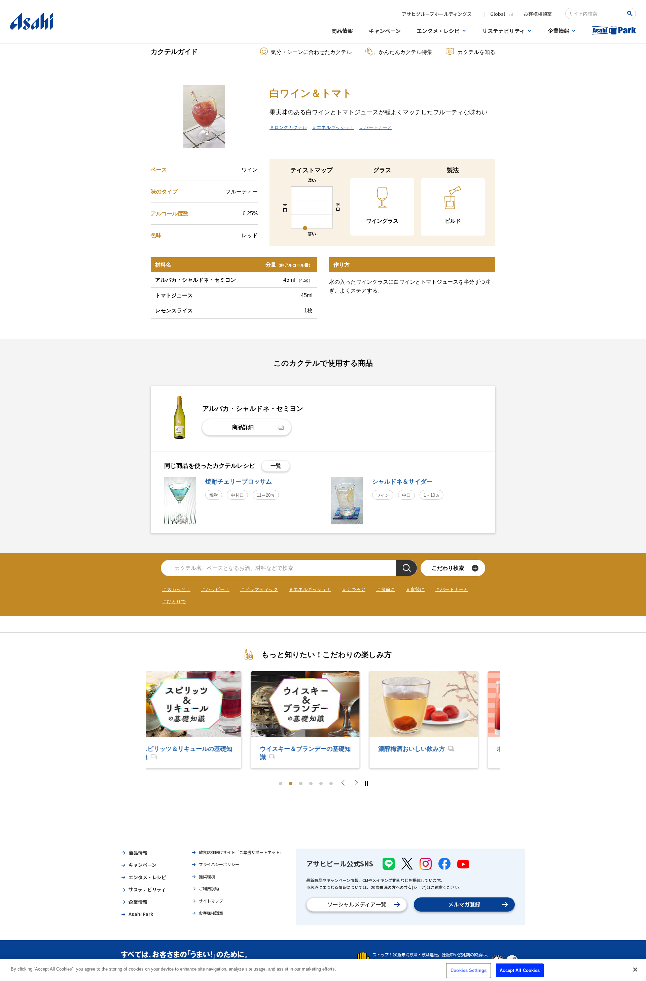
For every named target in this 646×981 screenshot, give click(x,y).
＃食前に (385, 589)
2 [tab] (290, 783)
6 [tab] (331, 783)
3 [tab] (300, 783)
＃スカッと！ (176, 589)
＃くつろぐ (353, 589)
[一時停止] (366, 783)
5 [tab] (321, 783)
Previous (344, 783)
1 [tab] (280, 783)
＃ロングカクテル (288, 127)
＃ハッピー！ (215, 589)
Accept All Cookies (520, 970)
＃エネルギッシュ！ (333, 127)
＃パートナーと (375, 127)
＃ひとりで (174, 601)
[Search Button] (631, 13)
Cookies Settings (469, 970)
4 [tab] (311, 783)
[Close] (635, 969)
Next (355, 783)
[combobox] (596, 13)
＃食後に (415, 589)
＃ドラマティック (259, 589)
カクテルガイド (174, 51)
